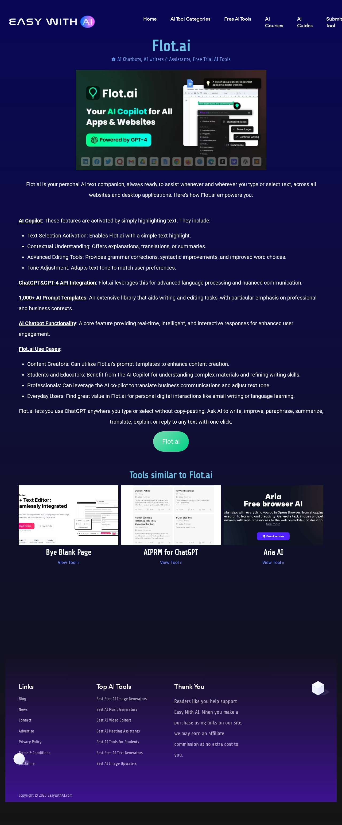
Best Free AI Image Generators (121, 698)
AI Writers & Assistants (167, 59)
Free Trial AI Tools (212, 59)
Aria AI (273, 552)
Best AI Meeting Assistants (118, 731)
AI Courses (274, 22)
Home (150, 19)
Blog (22, 698)
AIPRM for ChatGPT (171, 552)
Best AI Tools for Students (117, 741)
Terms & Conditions (34, 752)
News (23, 709)
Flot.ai (171, 441)
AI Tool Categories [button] (190, 19)
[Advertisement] (171, 613)
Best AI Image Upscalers (116, 763)
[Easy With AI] (52, 20)
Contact (25, 720)
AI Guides (305, 22)
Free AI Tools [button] (237, 19)
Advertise (26, 731)
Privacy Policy (30, 741)
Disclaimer (27, 763)
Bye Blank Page (68, 552)
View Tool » (69, 562)
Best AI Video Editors (113, 720)
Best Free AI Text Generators (119, 752)
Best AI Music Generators (116, 709)
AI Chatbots (129, 59)
